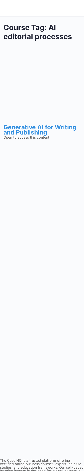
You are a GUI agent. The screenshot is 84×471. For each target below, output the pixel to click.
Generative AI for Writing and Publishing (39, 129)
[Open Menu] (8, 7)
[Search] (75, 8)
